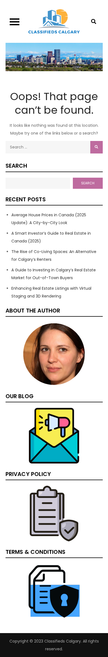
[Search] (96, 147)
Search (16, 166)
